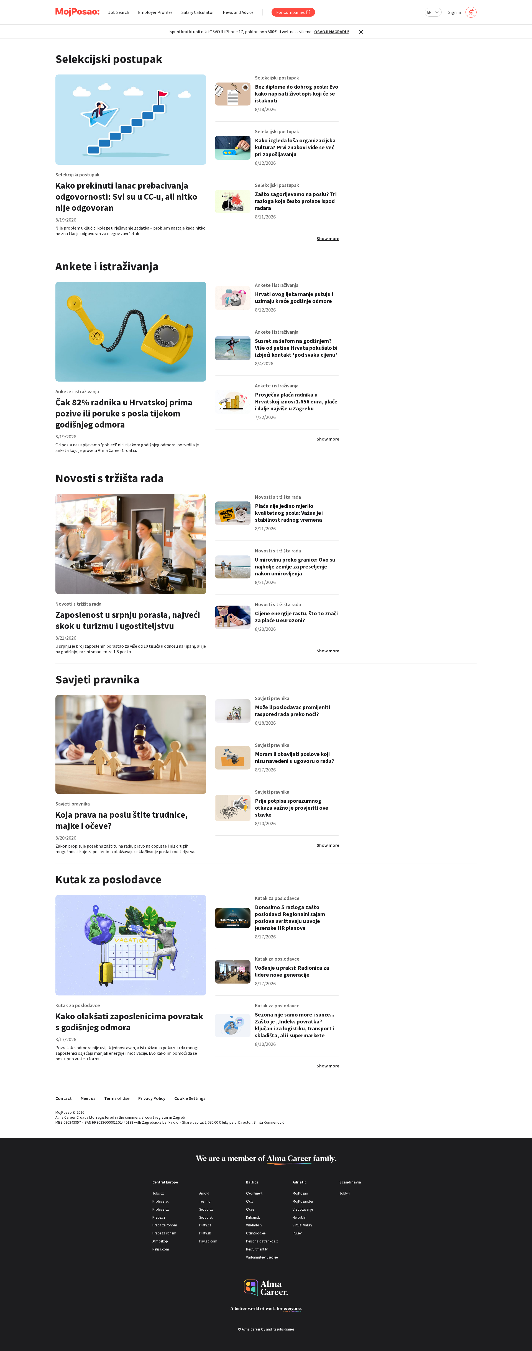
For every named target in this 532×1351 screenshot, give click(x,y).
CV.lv (249, 1201)
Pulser (297, 1233)
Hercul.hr (299, 1217)
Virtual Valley (302, 1225)
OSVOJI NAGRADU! (331, 31)
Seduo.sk (206, 1217)
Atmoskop (160, 1241)
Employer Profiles (155, 12)
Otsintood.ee (255, 1233)
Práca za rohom (164, 1225)
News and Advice (238, 12)
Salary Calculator (197, 12)
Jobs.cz (158, 1193)
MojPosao (300, 1193)
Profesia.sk (160, 1201)
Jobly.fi (344, 1193)
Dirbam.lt (253, 1217)
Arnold (204, 1193)
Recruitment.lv (257, 1249)
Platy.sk (205, 1233)
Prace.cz (158, 1217)
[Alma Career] (266, 1287)
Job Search (118, 12)
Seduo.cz (206, 1209)
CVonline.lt (254, 1193)
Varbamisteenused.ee (262, 1257)
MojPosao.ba (303, 1201)
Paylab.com (208, 1241)
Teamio (205, 1201)
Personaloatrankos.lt (262, 1241)
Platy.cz (205, 1225)
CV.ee (250, 1209)
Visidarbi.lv (254, 1225)
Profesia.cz (160, 1209)
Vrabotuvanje (303, 1209)
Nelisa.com (160, 1249)
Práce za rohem (164, 1233)
